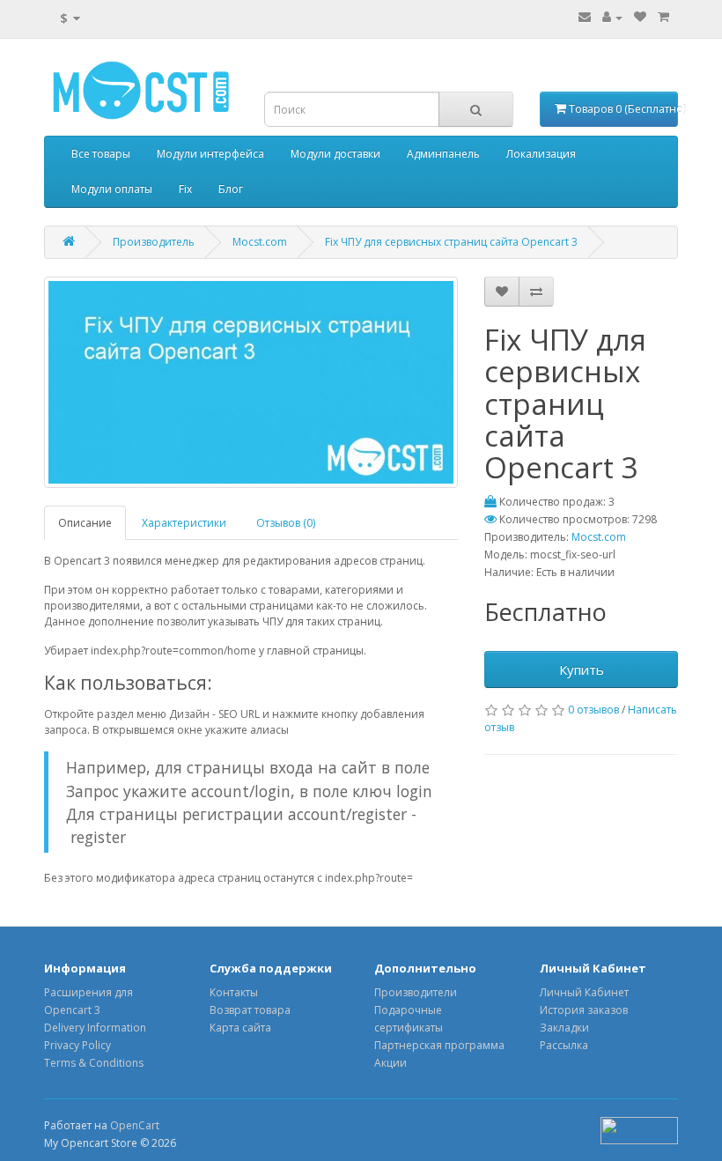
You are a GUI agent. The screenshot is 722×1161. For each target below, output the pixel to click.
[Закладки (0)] (640, 17)
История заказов (584, 1009)
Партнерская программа (439, 1045)
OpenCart (134, 1125)
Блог (230, 188)
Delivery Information (95, 1027)
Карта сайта (240, 1027)
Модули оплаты (111, 188)
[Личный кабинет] (612, 17)
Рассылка (564, 1045)
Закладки (564, 1027)
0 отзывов (593, 709)
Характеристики (184, 522)
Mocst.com (259, 241)
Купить (581, 669)
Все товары (100, 153)
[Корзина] (663, 17)
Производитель (154, 241)
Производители (415, 992)
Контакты (234, 992)
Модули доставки (335, 153)
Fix (185, 188)
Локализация (541, 153)
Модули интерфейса (210, 153)
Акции (390, 1062)
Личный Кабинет (584, 992)
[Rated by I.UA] (639, 1128)
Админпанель (443, 153)
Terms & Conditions (94, 1062)
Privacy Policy (77, 1045)
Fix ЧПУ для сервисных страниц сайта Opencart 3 (451, 241)
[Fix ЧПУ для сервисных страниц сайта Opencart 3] (251, 382)
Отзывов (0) (285, 522)
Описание (85, 522)
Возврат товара (250, 1009)
